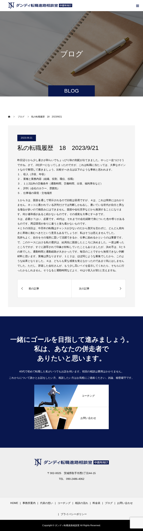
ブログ (109, 502)
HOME (14, 502)
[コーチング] (71, 405)
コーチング (64, 502)
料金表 (96, 502)
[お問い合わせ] (71, 427)
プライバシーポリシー (74, 514)
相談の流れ (81, 502)
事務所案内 (29, 502)
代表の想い (46, 502)
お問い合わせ (125, 502)
